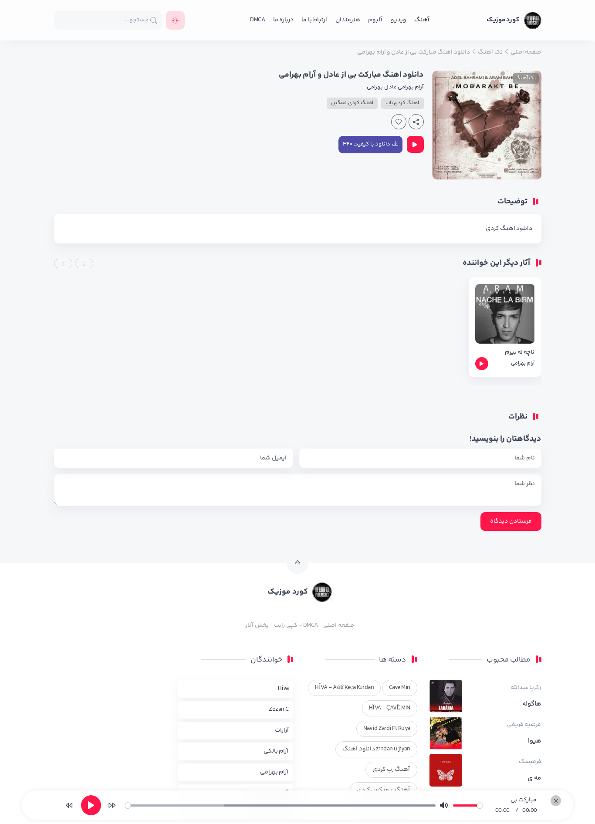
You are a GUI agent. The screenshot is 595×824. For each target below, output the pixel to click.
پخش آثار (256, 625)
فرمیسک (530, 762)
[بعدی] (112, 805)
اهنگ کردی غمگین (352, 103)
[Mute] (444, 805)
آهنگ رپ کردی (391, 769)
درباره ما (283, 20)
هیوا (534, 741)
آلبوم (375, 20)
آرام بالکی (276, 751)
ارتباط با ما (314, 20)
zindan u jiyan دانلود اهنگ (376, 749)
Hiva (283, 688)
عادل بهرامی (381, 87)
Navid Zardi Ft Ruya (386, 728)
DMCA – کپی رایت (296, 625)
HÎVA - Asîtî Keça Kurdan (344, 687)
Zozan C (278, 709)
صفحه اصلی (338, 625)
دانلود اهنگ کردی (509, 228)
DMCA (257, 20)
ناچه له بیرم (519, 352)
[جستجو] (154, 20)
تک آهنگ (525, 78)
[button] (84, 263)
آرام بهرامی (410, 87)
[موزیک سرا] (175, 20)
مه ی (534, 778)
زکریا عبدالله (525, 687)
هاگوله (531, 704)
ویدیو (398, 20)
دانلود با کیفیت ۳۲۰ (366, 144)
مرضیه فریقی (524, 724)
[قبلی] (69, 805)
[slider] (280, 805)
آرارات (282, 730)
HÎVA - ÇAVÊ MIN (389, 708)
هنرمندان (347, 20)
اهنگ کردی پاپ (402, 103)
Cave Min (399, 687)
